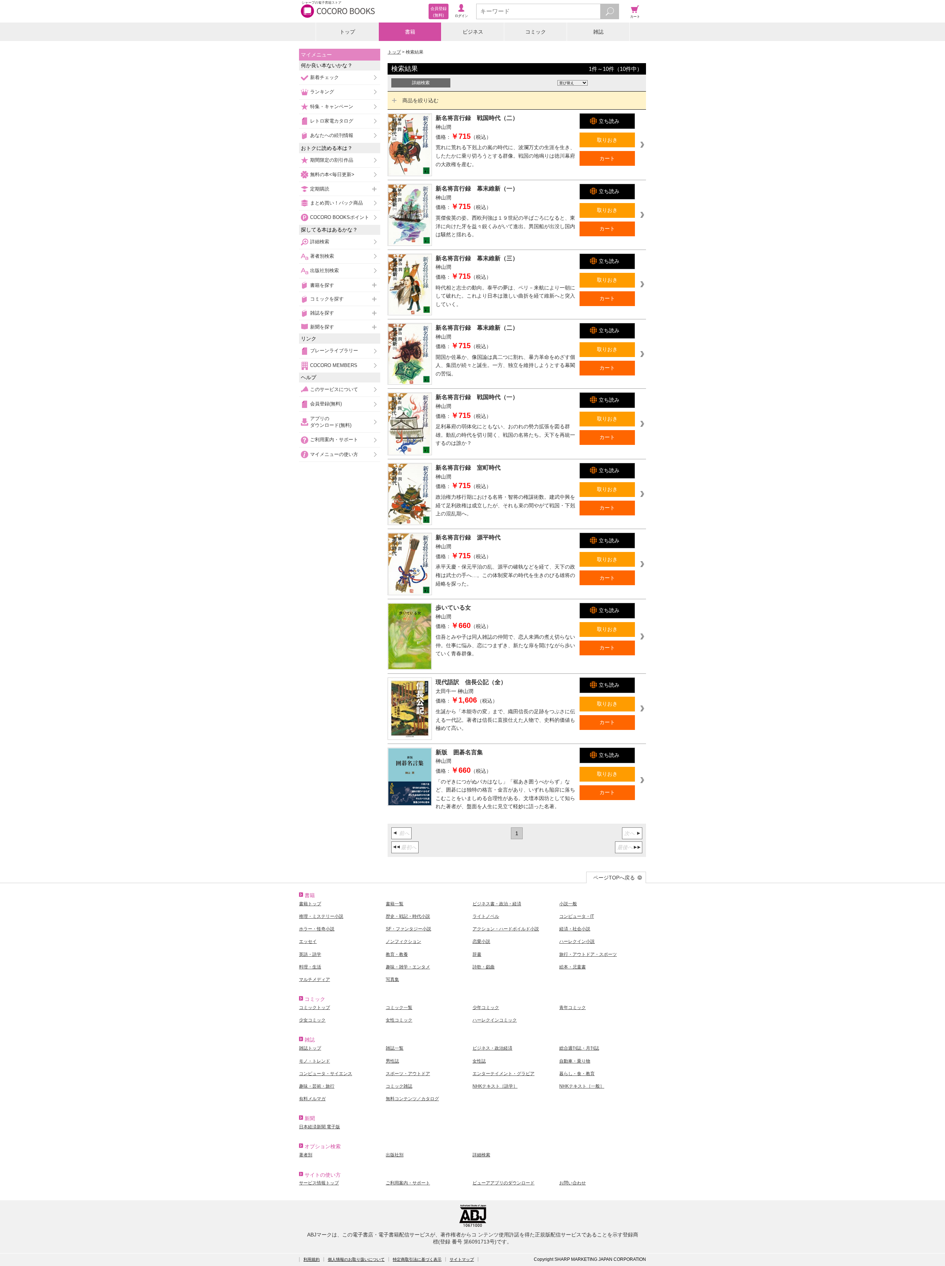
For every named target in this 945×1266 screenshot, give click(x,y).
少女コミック (312, 1020)
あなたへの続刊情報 (331, 135)
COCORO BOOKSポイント (339, 217)
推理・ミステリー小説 (321, 916)
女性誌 (479, 1061)
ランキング (322, 92)
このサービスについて (334, 389)
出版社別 (394, 1154)
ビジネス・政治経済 (492, 1048)
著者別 (305, 1154)
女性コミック (399, 1020)
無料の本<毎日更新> (332, 174)
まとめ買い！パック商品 (336, 203)
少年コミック (485, 1007)
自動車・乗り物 (574, 1061)
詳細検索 (319, 241)
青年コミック (572, 1007)
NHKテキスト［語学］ (495, 1086)
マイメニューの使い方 (334, 454)
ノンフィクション (403, 941)
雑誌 (598, 32)
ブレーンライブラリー (334, 350)
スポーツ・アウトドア (408, 1073)
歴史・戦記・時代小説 (408, 916)
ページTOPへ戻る (614, 878)
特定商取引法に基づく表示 (417, 1259)
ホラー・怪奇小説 (316, 929)
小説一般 (568, 903)
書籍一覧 (394, 903)
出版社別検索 (324, 270)
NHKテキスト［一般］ (581, 1086)
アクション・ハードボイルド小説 (505, 929)
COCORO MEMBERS (333, 365)
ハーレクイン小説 (577, 941)
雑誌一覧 (394, 1048)
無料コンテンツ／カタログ (412, 1098)
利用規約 (311, 1259)
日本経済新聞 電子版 (319, 1126)
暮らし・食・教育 (577, 1073)
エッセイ (308, 941)
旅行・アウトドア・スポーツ (588, 954)
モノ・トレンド (314, 1061)
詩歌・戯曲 (483, 967)
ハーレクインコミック (494, 1020)
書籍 (410, 32)
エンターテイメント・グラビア (503, 1073)
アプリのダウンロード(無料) (330, 422)
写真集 (392, 979)
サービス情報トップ (319, 1183)
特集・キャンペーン (331, 106)
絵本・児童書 (572, 967)
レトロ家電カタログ (331, 121)
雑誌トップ (310, 1048)
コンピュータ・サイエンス (325, 1073)
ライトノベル (485, 916)
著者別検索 (322, 256)
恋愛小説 (481, 941)
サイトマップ (462, 1259)
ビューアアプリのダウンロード (503, 1183)
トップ (347, 32)
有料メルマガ (312, 1098)
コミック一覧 (399, 1007)
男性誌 (392, 1061)
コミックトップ (314, 1007)
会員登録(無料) (326, 403)
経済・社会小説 (574, 929)
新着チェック (324, 77)
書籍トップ (310, 903)
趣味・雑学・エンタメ (408, 967)
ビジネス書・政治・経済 (496, 903)
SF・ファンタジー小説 (408, 929)
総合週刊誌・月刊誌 (579, 1048)
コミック (535, 32)
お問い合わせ (572, 1183)
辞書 (476, 954)
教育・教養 (397, 954)
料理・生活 (310, 967)
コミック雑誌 (399, 1086)
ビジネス (473, 32)
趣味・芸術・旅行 (316, 1086)
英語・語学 (310, 954)
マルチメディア (314, 979)
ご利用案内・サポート (334, 439)
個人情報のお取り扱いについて (356, 1259)
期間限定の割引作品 (331, 160)
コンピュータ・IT (576, 916)
